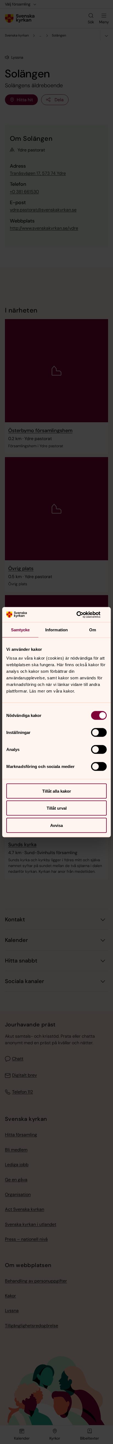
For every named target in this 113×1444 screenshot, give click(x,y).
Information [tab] (56, 629)
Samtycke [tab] (20, 629)
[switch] (99, 732)
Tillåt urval (57, 808)
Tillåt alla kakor (56, 791)
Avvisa (56, 825)
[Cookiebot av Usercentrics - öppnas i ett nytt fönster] (83, 614)
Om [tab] (92, 629)
